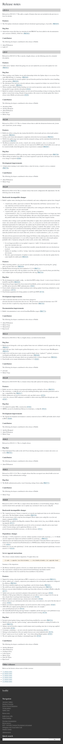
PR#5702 (41, 303)
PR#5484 (13, 583)
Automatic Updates (7, 702)
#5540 (39, 636)
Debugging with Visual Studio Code (12, 727)
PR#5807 (46, 147)
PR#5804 (50, 137)
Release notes (6, 713)
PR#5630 (25, 257)
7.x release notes (7, 672)
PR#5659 (17, 282)
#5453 (46, 630)
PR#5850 (15, 81)
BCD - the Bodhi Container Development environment (17, 725)
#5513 (12, 523)
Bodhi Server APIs (7, 716)
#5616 (44, 409)
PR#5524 (49, 620)
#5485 (53, 605)
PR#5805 (13, 141)
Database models (7, 729)
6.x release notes (7, 673)
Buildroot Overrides (7, 704)
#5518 (22, 609)
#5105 (12, 548)
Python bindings (6, 718)
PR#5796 (5, 168)
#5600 (10, 418)
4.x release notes (7, 677)
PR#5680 (36, 355)
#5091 (8, 544)
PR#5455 (44, 539)
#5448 (37, 597)
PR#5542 (48, 587)
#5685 (37, 359)
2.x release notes (7, 681)
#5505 (15, 519)
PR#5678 (5, 351)
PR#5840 (25, 77)
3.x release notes (7, 679)
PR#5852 (5, 68)
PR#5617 (19, 393)
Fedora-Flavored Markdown (9, 706)
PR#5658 (20, 266)
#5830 (26, 95)
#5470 (51, 632)
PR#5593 (51, 389)
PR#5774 (43, 311)
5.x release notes (7, 675)
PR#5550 (9, 624)
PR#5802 (12, 135)
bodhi (5, 690)
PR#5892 (26, 33)
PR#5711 (37, 268)
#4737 (5, 591)
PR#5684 (54, 357)
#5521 (40, 529)
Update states (6, 710)
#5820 (28, 89)
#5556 (43, 395)
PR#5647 (5, 347)
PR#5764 (40, 272)
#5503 (50, 634)
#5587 (5, 399)
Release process (6, 723)
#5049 (51, 593)
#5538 (45, 612)
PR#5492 (47, 585)
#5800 (19, 158)
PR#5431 (52, 579)
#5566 (29, 407)
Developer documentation (9, 721)
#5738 (42, 292)
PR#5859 (55, 24)
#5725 (13, 290)
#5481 (9, 603)
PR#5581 (9, 453)
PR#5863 (19, 85)
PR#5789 (55, 154)
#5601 (32, 286)
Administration (6, 732)
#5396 (13, 628)
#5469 (40, 599)
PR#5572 (46, 483)
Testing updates (6, 708)
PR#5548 (33, 515)
